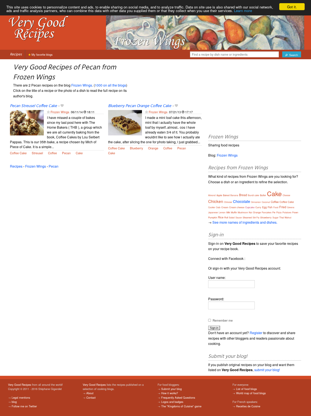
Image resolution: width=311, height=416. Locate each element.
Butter (263, 195)
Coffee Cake (18, 153)
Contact (91, 397)
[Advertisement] (254, 97)
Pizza (279, 212)
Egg (264, 207)
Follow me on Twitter (24, 406)
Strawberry (266, 217)
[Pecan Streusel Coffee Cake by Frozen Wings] (27, 122)
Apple (219, 195)
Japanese (213, 212)
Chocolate (241, 201)
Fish (270, 207)
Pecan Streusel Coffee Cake (33, 106)
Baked (226, 195)
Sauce (238, 217)
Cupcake (250, 207)
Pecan (66, 153)
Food (275, 207)
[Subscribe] (48, 112)
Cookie (211, 207)
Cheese (286, 195)
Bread (243, 195)
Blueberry (136, 148)
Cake (79, 153)
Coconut (266, 202)
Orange (153, 148)
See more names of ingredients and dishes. (244, 222)
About (90, 393)
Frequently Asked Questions (178, 397)
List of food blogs (246, 389)
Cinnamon (256, 202)
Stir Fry (256, 217)
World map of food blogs (251, 393)
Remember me (223, 320)
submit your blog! (267, 369)
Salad (232, 217)
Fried (282, 207)
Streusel (37, 153)
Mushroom (243, 212)
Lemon (222, 212)
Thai (281, 217)
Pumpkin (212, 217)
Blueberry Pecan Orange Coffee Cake (139, 106)
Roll (226, 217)
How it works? (169, 393)
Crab (218, 207)
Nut (250, 212)
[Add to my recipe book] (62, 106)
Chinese (228, 202)
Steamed (247, 217)
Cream (224, 207)
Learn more (243, 10)
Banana (234, 195)
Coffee (52, 153)
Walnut (288, 217)
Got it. (292, 6)
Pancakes (266, 212)
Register (256, 332)
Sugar (275, 217)
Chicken (215, 201)
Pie (273, 212)
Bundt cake (253, 195)
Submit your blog (171, 389)
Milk (228, 212)
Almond (212, 195)
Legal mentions (21, 397)
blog (14, 402)
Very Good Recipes (19, 385)
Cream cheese (236, 207)
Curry (258, 207)
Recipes (16, 54)
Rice (220, 217)
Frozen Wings (81, 85)
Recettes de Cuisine (248, 406)
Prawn (295, 212)
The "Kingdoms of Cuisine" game (181, 406)
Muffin (234, 212)
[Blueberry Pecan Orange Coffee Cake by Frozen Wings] (125, 122)
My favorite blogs (42, 54)
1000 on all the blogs (110, 85)
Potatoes (286, 212)
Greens (290, 207)
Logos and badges (172, 402)
